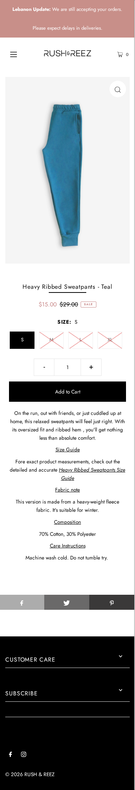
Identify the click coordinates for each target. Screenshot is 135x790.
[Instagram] (23, 755)
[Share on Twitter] (66, 602)
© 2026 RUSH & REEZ (29, 774)
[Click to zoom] (118, 89)
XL (110, 339)
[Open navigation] (21, 54)
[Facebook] (10, 755)
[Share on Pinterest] (111, 602)
